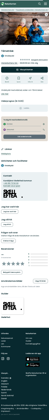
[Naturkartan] (8, 4)
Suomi (3, 392)
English (4, 381)
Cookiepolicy (36, 408)
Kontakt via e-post (11, 186)
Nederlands (6, 389)
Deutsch (5, 383)
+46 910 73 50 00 (10, 183)
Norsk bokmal (7, 395)
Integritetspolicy (7, 408)
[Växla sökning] (39, 3)
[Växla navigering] (45, 3)
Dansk (4, 398)
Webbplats (6, 154)
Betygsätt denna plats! (39, 60)
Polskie (4, 386)
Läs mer (5, 94)
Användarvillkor (23, 408)
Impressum (5, 411)
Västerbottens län (9, 63)
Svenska (5, 378)
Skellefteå (5, 317)
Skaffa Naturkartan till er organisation (36, 374)
